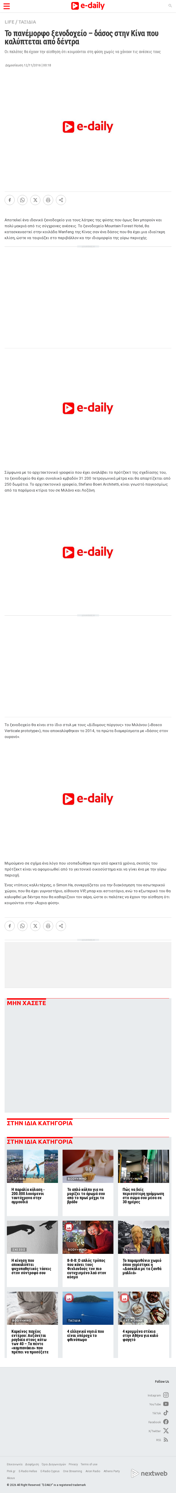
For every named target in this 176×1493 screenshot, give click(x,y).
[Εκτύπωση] (48, 200)
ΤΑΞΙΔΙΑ (27, 21)
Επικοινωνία (14, 1464)
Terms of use (89, 1464)
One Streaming (73, 1471)
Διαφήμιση (32, 1464)
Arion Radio (93, 1471)
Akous (11, 1478)
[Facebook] (10, 200)
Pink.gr (11, 1471)
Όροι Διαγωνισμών (54, 1464)
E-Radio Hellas (28, 1471)
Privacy (73, 1464)
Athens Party (112, 1471)
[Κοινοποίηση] (61, 200)
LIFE (9, 21)
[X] (35, 200)
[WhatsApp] (22, 200)
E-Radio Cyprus (50, 1471)
